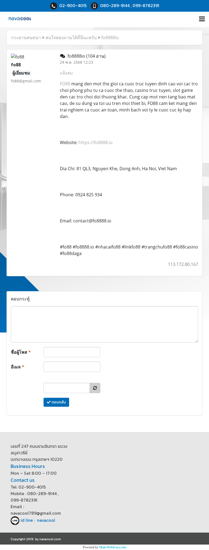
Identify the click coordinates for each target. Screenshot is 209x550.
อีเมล (17, 367)
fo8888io (110, 38)
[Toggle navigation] (202, 19)
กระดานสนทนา (26, 38)
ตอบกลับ (58, 402)
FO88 (65, 84)
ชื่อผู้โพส (21, 352)
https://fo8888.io (96, 142)
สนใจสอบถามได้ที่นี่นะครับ (71, 38)
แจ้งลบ (66, 73)
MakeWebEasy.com (112, 547)
